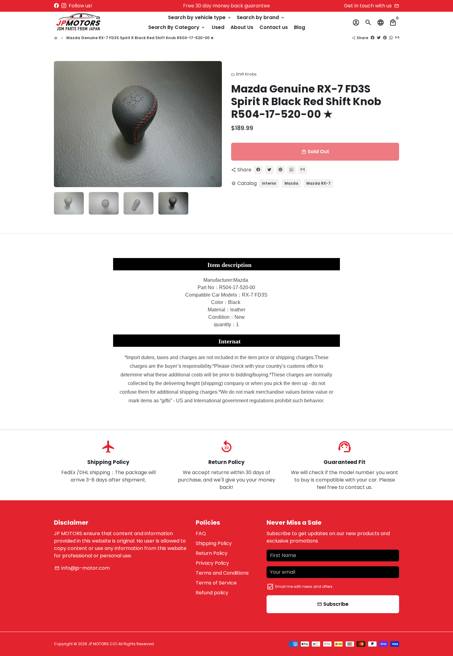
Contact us (273, 27)
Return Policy (211, 553)
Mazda (291, 183)
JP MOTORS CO (102, 643)
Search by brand (261, 17)
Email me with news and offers (304, 586)
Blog (299, 27)
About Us (242, 27)
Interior (269, 183)
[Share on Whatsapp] (391, 37)
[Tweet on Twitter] (379, 37)
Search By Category (177, 27)
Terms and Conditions (222, 572)
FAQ (201, 533)
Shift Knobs (244, 74)
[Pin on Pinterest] (385, 37)
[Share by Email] (397, 37)
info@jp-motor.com (82, 568)
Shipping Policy (214, 543)
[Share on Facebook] (372, 37)
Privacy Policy (212, 563)
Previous (62, 124)
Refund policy (212, 592)
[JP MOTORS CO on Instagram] (63, 5)
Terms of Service (216, 582)
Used (218, 27)
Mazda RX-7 (318, 183)
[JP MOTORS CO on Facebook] (56, 5)
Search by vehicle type (200, 17)
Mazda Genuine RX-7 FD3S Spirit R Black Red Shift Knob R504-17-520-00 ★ (140, 37)
